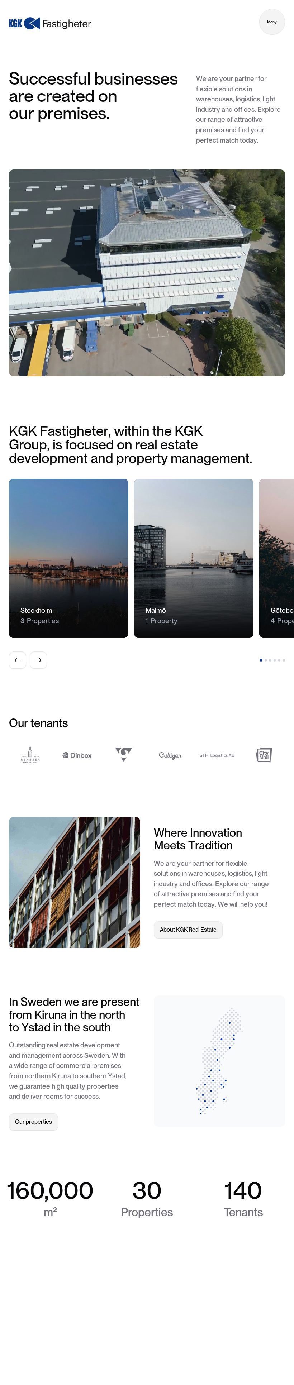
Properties (113, 1356)
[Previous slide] (17, 660)
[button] (261, 660)
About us (144, 1356)
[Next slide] (38, 660)
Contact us (175, 1356)
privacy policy (212, 1356)
